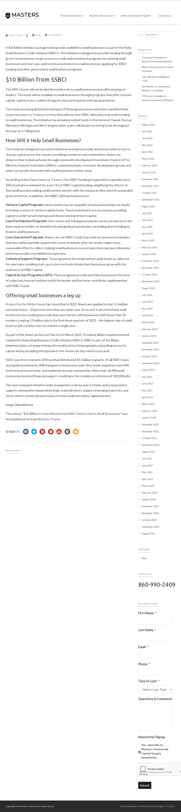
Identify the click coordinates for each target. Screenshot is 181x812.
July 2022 (147, 458)
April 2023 (147, 397)
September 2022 (150, 445)
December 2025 (150, 179)
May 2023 (147, 390)
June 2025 (147, 220)
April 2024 (147, 315)
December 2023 (150, 342)
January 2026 (149, 172)
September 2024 (150, 281)
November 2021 (150, 513)
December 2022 (150, 424)
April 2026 (147, 151)
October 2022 (149, 438)
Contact (171, 806)
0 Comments (55, 35)
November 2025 (150, 186)
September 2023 (150, 363)
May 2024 (147, 308)
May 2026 (147, 145)
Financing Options (129, 806)
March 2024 (148, 322)
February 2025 (149, 247)
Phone (144, 664)
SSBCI (10, 360)
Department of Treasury (46, 180)
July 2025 (147, 213)
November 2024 (150, 267)
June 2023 (147, 383)
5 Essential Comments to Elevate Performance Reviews (157, 59)
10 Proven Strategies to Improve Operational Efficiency (158, 98)
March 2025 (148, 240)
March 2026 (148, 158)
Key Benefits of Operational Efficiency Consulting (156, 88)
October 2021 (149, 519)
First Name (147, 613)
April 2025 (147, 233)
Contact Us (164, 15)
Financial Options (71, 15)
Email (143, 647)
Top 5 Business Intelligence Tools (156, 78)
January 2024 (149, 335)
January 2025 (149, 254)
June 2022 (147, 465)
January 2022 (149, 499)
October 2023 (149, 356)
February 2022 (149, 492)
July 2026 (147, 131)
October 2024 (149, 274)
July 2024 (147, 295)
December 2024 (150, 261)
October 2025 (149, 192)
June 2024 (147, 301)
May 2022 (147, 472)
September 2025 (150, 199)
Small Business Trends (45, 419)
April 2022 (147, 479)
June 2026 (147, 138)
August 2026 (148, 124)
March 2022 (148, 485)
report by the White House (26, 304)
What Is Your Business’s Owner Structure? (158, 69)
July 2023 (147, 376)
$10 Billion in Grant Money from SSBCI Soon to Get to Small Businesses (72, 414)
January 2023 (149, 417)
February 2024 (149, 329)
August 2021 (148, 533)
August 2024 (148, 288)
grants (10, 58)
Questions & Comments (155, 699)
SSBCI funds (20, 89)
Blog (38, 35)
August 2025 (148, 206)
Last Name (147, 630)
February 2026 (149, 165)
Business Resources (101, 15)
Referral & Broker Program (136, 15)
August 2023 (148, 370)
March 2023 (148, 404)
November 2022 (150, 431)
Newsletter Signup (151, 737)
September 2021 (150, 526)
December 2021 (150, 506)
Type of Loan (148, 681)
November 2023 (150, 349)
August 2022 (148, 451)
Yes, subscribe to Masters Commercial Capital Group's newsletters (154, 751)
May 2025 (147, 227)
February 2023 (149, 411)
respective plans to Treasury (25, 115)
